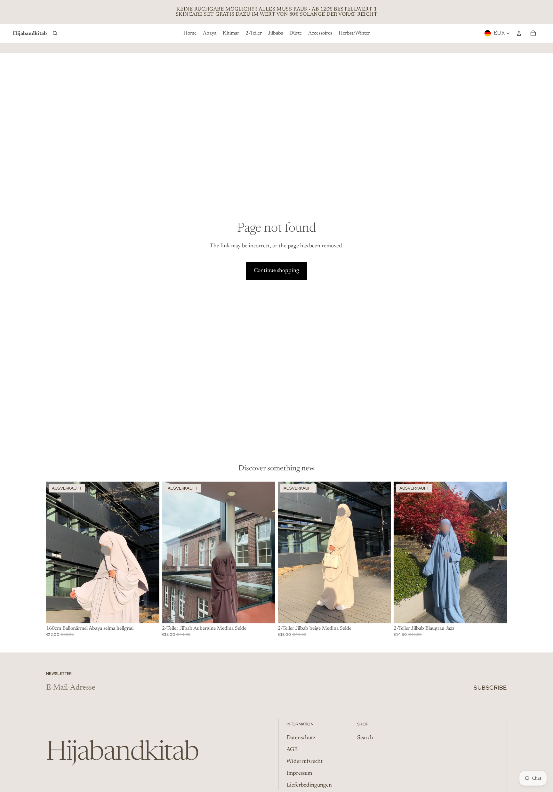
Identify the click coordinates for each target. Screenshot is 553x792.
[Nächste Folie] (497, 553)
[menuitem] (189, 33)
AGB (292, 750)
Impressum (299, 773)
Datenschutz (300, 738)
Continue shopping (276, 271)
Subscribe (490, 687)
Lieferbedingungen (309, 785)
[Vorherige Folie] (403, 553)
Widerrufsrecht (304, 761)
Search (365, 738)
